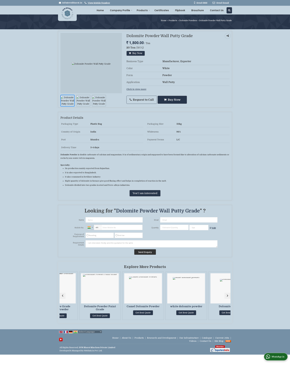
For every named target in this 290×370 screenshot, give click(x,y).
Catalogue (207, 338)
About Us (126, 338)
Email (156, 220)
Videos (193, 341)
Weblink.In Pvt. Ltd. (93, 351)
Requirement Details (78, 244)
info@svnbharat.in (72, 3)
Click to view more (136, 89)
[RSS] (228, 341)
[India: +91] (89, 227)
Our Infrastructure (189, 338)
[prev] (63, 296)
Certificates (161, 10)
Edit (214, 228)
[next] (227, 296)
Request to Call (143, 99)
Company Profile (120, 10)
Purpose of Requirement (78, 235)
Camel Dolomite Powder (126, 306)
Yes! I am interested (145, 193)
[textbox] (198, 227)
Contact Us (217, 10)
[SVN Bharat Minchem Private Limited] (67, 13)
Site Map (218, 341)
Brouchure (197, 10)
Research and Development (161, 338)
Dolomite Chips (212, 306)
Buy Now (137, 53)
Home (100, 10)
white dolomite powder (169, 306)
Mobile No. (79, 227)
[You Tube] (61, 339)
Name (81, 220)
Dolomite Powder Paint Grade (83, 308)
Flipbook (180, 10)
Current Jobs (222, 338)
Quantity (155, 227)
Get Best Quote (83, 315)
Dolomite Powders (188, 20)
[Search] (229, 10)
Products (142, 10)
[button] (99, 3)
